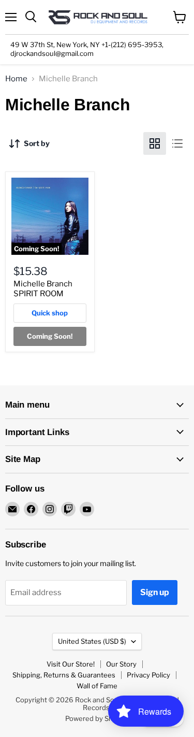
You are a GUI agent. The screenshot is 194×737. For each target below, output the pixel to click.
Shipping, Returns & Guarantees (63, 675)
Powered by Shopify (97, 718)
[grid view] (154, 143)
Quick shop (50, 313)
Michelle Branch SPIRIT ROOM (42, 289)
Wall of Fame (97, 686)
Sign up (154, 592)
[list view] (177, 143)
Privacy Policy (148, 675)
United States (92, 641)
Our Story (121, 664)
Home (16, 79)
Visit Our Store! (71, 664)
